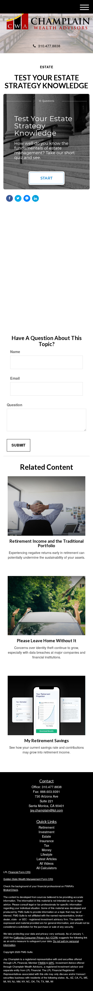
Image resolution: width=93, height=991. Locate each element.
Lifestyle (46, 854)
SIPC (51, 962)
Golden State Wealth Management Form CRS (28, 879)
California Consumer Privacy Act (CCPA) (36, 937)
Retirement (46, 827)
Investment (46, 832)
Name (15, 351)
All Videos (46, 863)
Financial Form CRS (19, 872)
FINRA (42, 962)
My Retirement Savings (46, 740)
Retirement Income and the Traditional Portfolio (46, 543)
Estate (46, 836)
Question (14, 404)
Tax (46, 845)
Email (15, 378)
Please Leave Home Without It (46, 640)
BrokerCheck (10, 889)
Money (46, 850)
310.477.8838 (49, 45)
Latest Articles (47, 859)
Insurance (47, 841)
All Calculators (46, 868)
